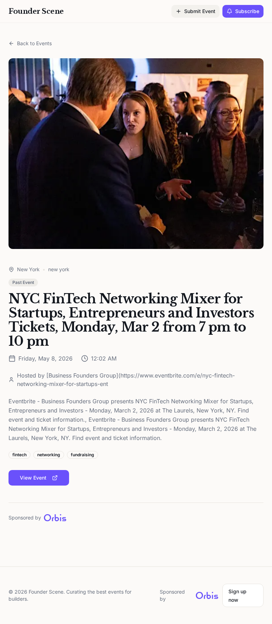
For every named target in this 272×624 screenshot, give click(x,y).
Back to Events (34, 43)
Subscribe (247, 11)
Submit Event (199, 11)
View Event (33, 478)
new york (58, 269)
